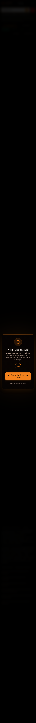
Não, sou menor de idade (18, 383)
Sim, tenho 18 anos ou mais (19, 376)
